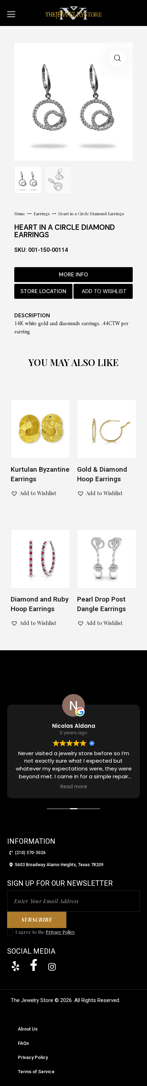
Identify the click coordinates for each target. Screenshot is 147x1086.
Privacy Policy (60, 931)
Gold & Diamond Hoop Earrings (102, 474)
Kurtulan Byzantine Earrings (40, 474)
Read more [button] (16, 787)
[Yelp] (15, 966)
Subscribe (36, 919)
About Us (27, 1029)
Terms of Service (36, 1071)
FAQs (23, 1043)
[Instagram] (52, 967)
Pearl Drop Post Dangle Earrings (101, 604)
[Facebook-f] (33, 965)
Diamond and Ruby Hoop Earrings (40, 604)
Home (19, 213)
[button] (11, 13)
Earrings (42, 213)
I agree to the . (45, 932)
